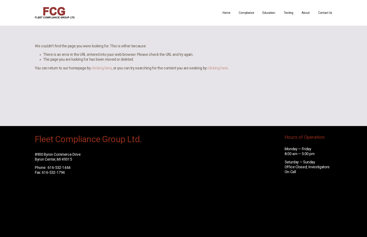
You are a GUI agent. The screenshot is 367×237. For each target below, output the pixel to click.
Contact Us (325, 12)
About (306, 12)
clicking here (101, 68)
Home (226, 12)
